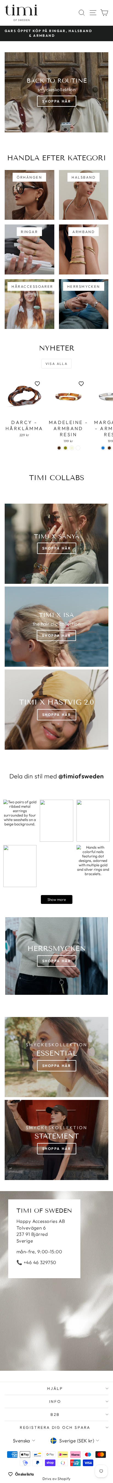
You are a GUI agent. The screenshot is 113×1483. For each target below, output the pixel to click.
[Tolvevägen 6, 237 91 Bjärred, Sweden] (56, 1281)
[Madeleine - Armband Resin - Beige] (72, 448)
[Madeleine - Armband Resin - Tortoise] (59, 448)
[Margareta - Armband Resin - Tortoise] (109, 448)
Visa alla (57, 364)
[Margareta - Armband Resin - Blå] (103, 448)
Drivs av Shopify (57, 1478)
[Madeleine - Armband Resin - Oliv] (65, 448)
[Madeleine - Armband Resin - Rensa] (78, 448)
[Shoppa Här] (56, 627)
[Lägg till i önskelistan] (37, 383)
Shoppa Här (56, 101)
